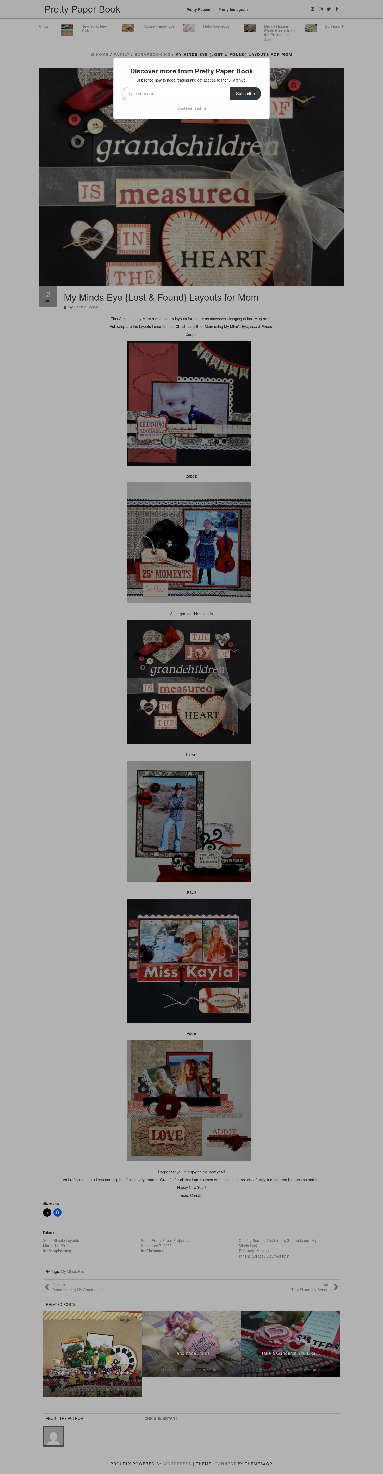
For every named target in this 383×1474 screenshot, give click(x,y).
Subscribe (245, 93)
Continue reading (191, 108)
